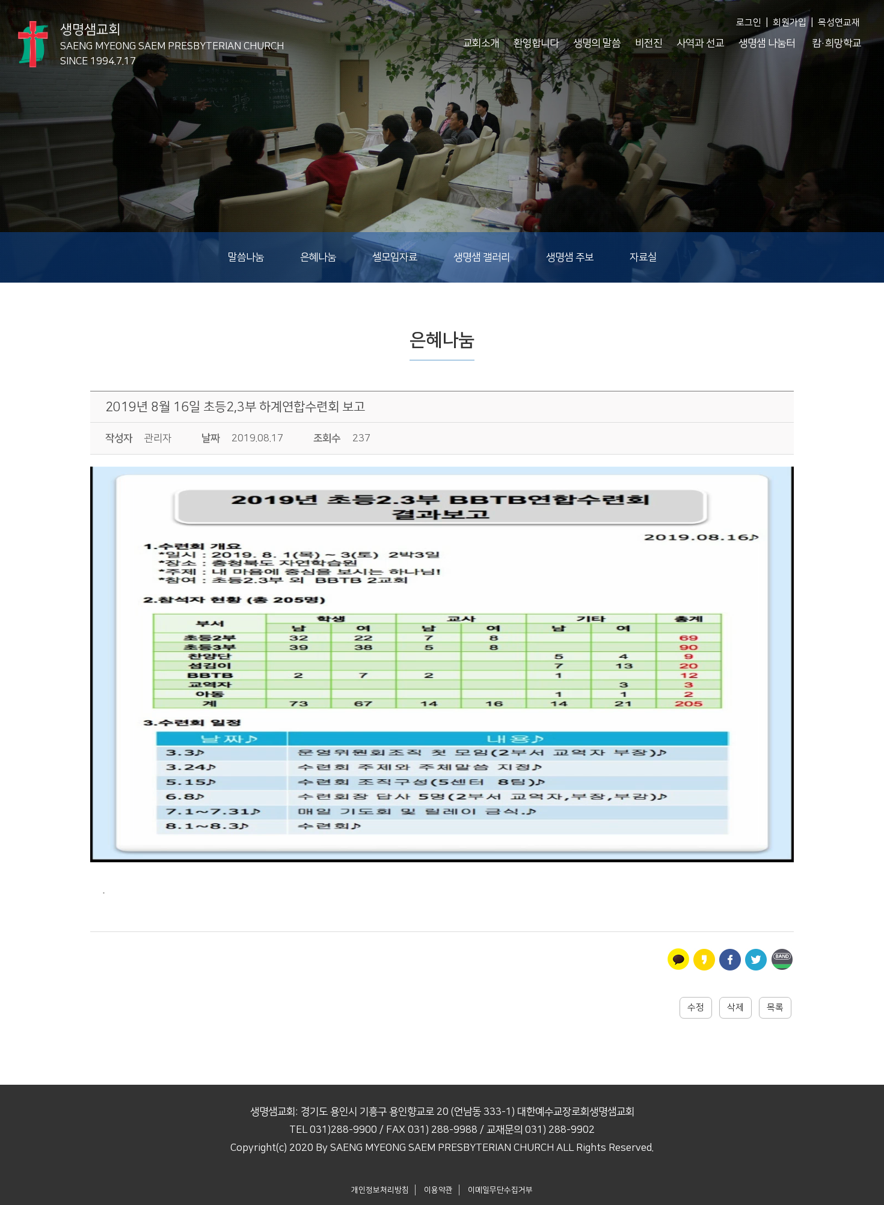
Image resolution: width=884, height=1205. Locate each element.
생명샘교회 (172, 39)
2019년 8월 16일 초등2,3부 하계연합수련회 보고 (235, 407)
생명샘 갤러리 (481, 257)
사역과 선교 (700, 43)
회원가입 (789, 22)
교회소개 (481, 43)
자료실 (643, 257)
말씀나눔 (246, 257)
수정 (695, 1007)
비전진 (648, 43)
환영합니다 (536, 43)
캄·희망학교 (836, 43)
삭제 (735, 1007)
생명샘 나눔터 (766, 43)
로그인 (748, 22)
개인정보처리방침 (380, 1190)
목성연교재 (839, 22)
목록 (775, 1007)
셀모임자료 (394, 257)
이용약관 (438, 1190)
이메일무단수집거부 (500, 1190)
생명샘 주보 (570, 257)
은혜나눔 (318, 257)
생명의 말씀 (597, 43)
